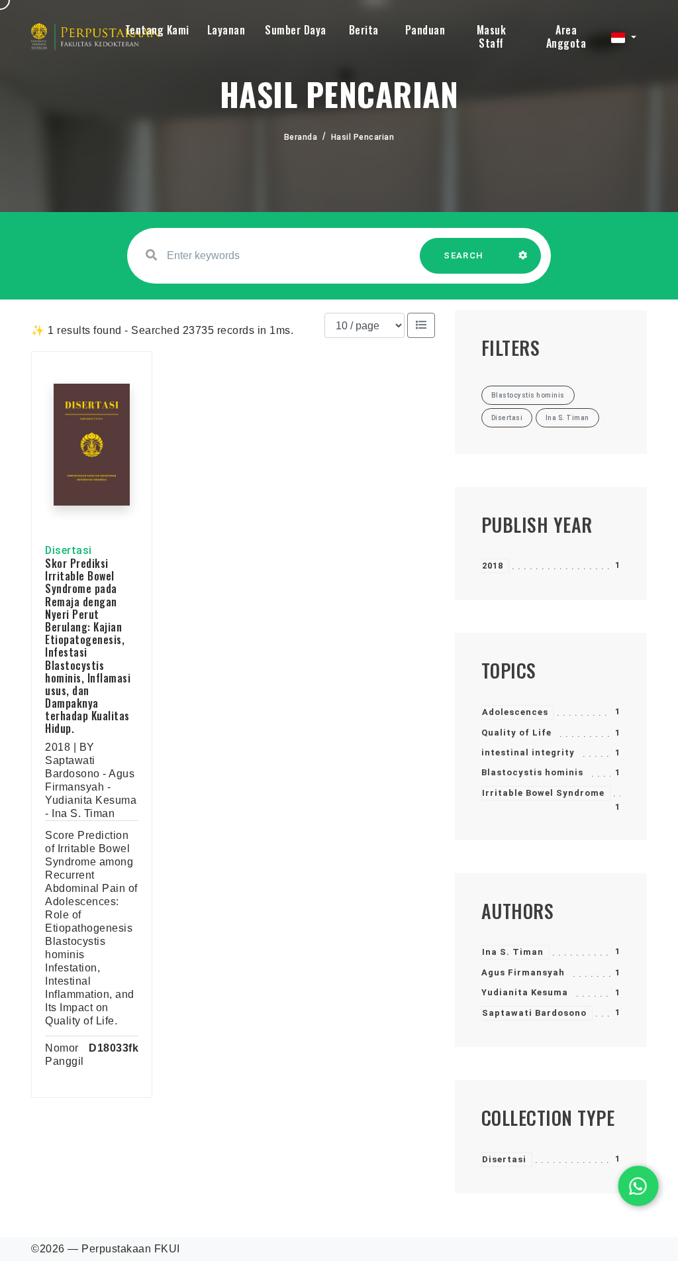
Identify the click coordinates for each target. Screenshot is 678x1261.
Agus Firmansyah (523, 972)
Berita (364, 30)
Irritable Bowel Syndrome (543, 793)
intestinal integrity (528, 752)
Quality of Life (516, 733)
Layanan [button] (226, 30)
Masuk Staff (492, 36)
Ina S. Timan (513, 952)
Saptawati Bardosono (534, 1013)
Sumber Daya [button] (295, 30)
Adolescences (515, 712)
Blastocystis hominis (532, 772)
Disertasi (504, 1159)
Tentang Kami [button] (157, 30)
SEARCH (463, 255)
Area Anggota (566, 36)
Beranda (301, 137)
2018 (492, 566)
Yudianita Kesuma (524, 992)
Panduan (425, 30)
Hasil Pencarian (363, 137)
